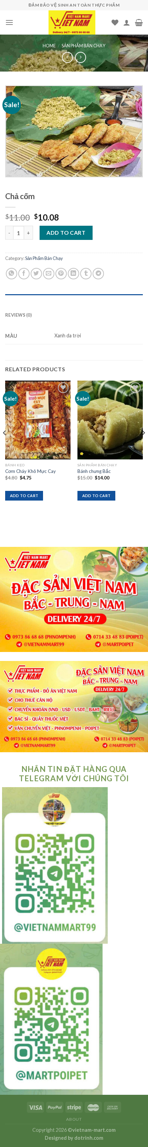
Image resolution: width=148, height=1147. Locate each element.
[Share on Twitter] (36, 273)
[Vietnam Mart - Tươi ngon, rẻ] (72, 22)
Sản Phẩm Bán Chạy (83, 45)
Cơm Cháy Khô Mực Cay (30, 471)
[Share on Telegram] (98, 273)
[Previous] (4, 446)
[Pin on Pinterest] (61, 273)
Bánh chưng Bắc (94, 471)
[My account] (126, 22)
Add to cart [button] (24, 495)
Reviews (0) (18, 315)
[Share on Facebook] (24, 273)
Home (49, 45)
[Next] (143, 446)
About (74, 1119)
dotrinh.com (88, 1138)
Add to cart (65, 232)
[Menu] (9, 22)
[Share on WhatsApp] (11, 273)
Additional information (37, 301)
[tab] (74, 301)
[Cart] (139, 22)
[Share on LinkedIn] (73, 273)
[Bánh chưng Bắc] (110, 420)
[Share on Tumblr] (86, 273)
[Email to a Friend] (48, 273)
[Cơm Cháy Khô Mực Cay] (38, 420)
